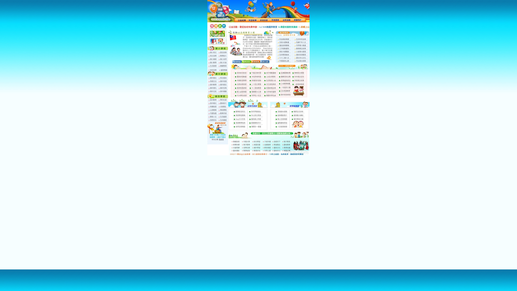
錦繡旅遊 (236, 142)
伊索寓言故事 (299, 81)
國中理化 (213, 88)
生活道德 (213, 66)
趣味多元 (277, 151)
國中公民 (213, 91)
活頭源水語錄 (282, 112)
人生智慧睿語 (282, 127)
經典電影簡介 (282, 115)
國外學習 (257, 148)
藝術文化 (277, 148)
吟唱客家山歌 (284, 61)
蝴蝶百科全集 (286, 77)
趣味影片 (223, 103)
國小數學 (213, 63)
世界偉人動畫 (301, 45)
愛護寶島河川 (256, 123)
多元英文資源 (256, 115)
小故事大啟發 (301, 52)
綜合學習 (257, 142)
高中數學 (213, 100)
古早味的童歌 (271, 92)
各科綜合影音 (242, 73)
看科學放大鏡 (298, 119)
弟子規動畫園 (271, 73)
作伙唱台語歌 (301, 61)
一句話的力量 (286, 88)
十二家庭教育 (256, 88)
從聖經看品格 (271, 88)
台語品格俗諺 (242, 84)
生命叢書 (223, 120)
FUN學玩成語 (242, 96)
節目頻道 (267, 148)
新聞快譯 (236, 145)
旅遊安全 (213, 120)
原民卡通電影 (284, 52)
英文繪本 (223, 78)
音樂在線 (246, 148)
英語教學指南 (240, 123)
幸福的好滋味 (256, 81)
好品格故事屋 (284, 39)
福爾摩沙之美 (256, 92)
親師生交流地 (298, 112)
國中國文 (213, 78)
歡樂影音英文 (240, 112)
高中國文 (213, 103)
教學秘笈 (246, 151)
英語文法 (213, 81)
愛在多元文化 (301, 58)
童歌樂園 (224, 70)
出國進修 (267, 145)
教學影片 (223, 56)
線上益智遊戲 (242, 92)
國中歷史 (223, 85)
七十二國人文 (284, 58)
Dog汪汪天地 (240, 119)
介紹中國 (267, 142)
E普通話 (223, 107)
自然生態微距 (240, 127)
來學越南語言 (286, 81)
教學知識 (287, 148)
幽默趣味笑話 (282, 123)
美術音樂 (213, 70)
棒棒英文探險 (299, 73)
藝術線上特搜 (256, 119)
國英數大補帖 (298, 115)
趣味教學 (287, 145)
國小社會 (223, 63)
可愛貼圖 (213, 113)
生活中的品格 (301, 39)
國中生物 (223, 88)
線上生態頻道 (282, 119)
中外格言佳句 (299, 77)
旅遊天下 (277, 142)
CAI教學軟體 (285, 84)
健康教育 (223, 66)
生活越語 (223, 117)
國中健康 (223, 91)
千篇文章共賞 (256, 73)
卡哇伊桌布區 (256, 77)
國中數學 (213, 85)
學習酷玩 (277, 145)
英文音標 (213, 56)
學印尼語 (223, 100)
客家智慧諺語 (242, 88)
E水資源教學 (285, 91)
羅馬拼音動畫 (242, 77)
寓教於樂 (287, 151)
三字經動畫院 (284, 49)
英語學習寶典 (240, 115)
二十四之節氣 (256, 84)
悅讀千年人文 (301, 42)
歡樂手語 (223, 113)
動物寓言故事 (301, 49)
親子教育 (287, 142)
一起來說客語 (299, 84)
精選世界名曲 (271, 96)
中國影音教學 (242, 81)
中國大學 (246, 142)
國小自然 (223, 59)
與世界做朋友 (256, 112)
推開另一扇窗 (256, 127)
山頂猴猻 (213, 110)
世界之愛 (267, 151)
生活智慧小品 (271, 81)
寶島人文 (213, 117)
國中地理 (223, 81)
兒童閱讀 (236, 148)
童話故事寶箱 (284, 45)
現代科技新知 (286, 95)
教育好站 (257, 151)
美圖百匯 (257, 145)
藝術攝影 (236, 151)
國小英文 (213, 52)
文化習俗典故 (271, 84)
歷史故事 (223, 52)
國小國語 (213, 59)
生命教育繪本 (284, 55)
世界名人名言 (256, 96)
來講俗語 (213, 107)
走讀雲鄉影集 (286, 73)
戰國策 (221, 140)
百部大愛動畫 (284, 42)
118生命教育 (270, 77)
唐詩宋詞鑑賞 (301, 55)
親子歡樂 (246, 145)
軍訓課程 (223, 110)
